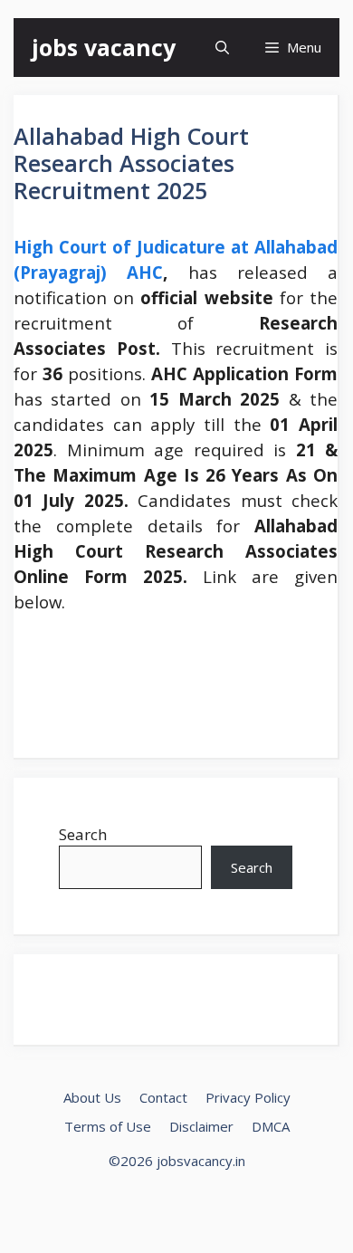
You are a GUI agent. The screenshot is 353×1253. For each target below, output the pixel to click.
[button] (222, 47)
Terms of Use (107, 1126)
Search (83, 834)
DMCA (271, 1126)
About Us (92, 1097)
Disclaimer (201, 1126)
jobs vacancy (104, 47)
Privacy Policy (248, 1097)
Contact (163, 1097)
